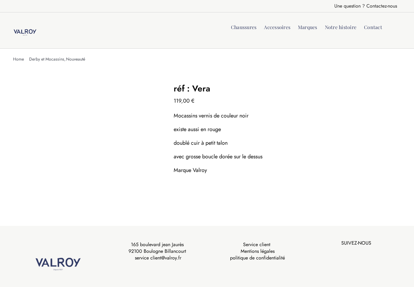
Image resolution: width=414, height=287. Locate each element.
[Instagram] (360, 253)
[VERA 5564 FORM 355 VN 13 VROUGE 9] (88, 141)
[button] (391, 26)
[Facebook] (352, 253)
